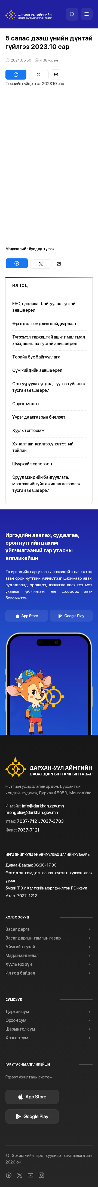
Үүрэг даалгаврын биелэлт (39, 417)
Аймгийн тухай (20, 946)
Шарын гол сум (20, 1029)
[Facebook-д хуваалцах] (15, 75)
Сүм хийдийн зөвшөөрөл (37, 370)
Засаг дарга (17, 929)
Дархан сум (17, 1011)
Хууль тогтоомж (28, 430)
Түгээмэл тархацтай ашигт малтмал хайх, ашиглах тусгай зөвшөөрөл (48, 340)
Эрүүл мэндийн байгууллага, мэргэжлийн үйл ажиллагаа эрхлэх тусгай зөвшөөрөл (46, 484)
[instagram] (41, 1175)
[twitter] (19, 1175)
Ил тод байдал (20, 973)
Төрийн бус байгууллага (36, 357)
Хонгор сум (16, 1037)
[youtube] (30, 1175)
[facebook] (8, 1175)
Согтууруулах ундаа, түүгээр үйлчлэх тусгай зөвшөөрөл (48, 387)
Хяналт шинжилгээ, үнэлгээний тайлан (43, 447)
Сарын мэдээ (25, 403)
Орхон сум (15, 1020)
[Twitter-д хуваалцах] (39, 74)
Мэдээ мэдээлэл (21, 955)
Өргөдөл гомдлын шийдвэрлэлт (44, 323)
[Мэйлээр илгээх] (56, 74)
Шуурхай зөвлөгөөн (32, 463)
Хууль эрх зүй (18, 964)
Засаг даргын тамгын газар (33, 938)
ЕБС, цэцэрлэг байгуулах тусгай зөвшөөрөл (43, 307)
